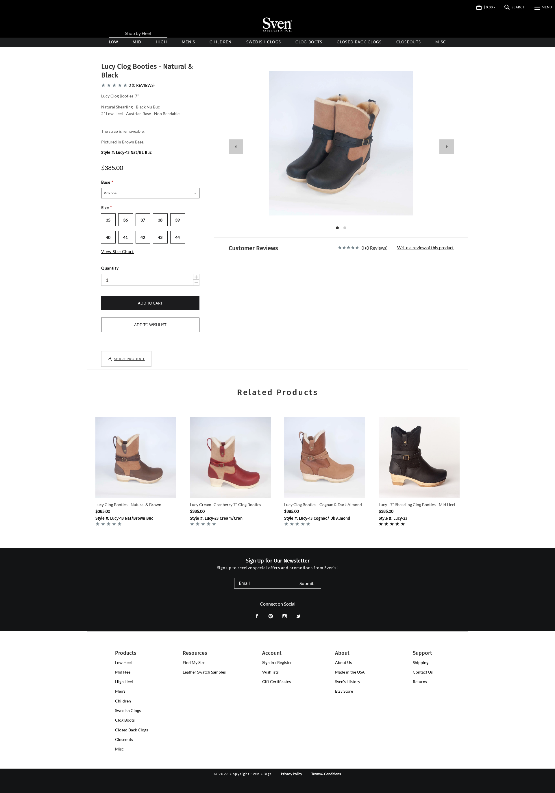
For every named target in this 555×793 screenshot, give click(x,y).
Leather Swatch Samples (204, 672)
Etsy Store (344, 691)
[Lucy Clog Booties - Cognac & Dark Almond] (324, 457)
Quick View (136, 488)
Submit (306, 583)
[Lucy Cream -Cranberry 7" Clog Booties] (230, 457)
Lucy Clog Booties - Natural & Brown (128, 504)
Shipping (420, 662)
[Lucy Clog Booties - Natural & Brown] (135, 457)
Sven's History (347, 681)
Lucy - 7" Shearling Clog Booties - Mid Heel (417, 504)
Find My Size (194, 662)
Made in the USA (350, 672)
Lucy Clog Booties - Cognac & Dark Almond (323, 504)
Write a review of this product (425, 248)
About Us (343, 662)
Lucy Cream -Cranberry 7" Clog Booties (225, 504)
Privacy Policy (291, 774)
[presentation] (161, 42)
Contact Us (423, 672)
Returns (420, 681)
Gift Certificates (276, 681)
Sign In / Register (277, 662)
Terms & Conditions (326, 774)
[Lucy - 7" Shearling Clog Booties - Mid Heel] (419, 457)
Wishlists (270, 672)
